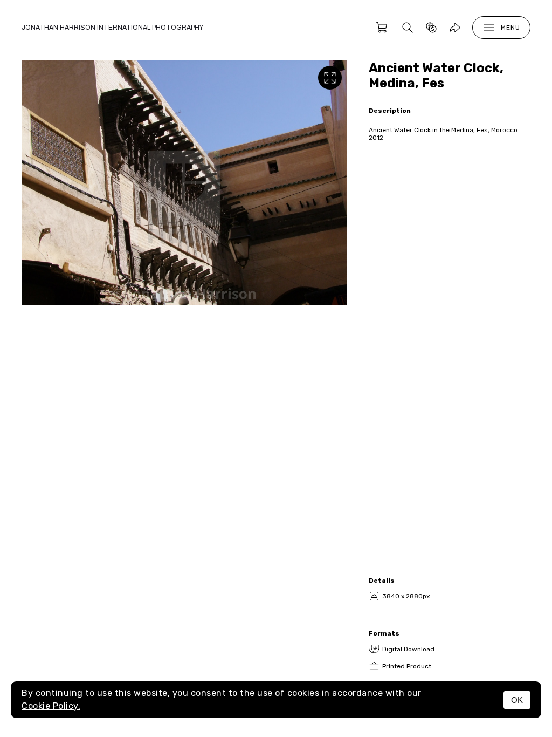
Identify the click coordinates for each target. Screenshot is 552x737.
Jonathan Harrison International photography (112, 27)
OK (517, 700)
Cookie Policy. (51, 706)
